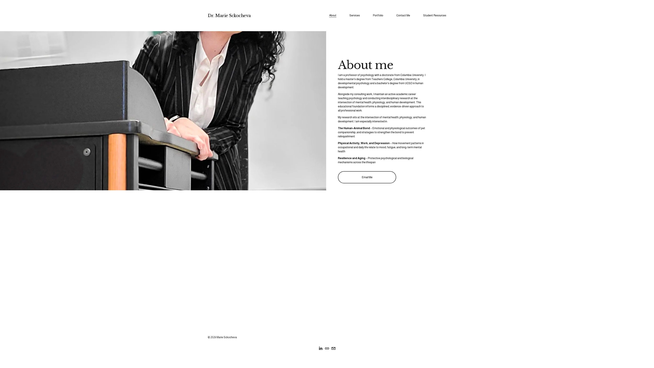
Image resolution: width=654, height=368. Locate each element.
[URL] (327, 348)
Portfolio (378, 15)
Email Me (367, 177)
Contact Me (403, 15)
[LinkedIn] (320, 348)
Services (354, 15)
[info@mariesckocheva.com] (333, 348)
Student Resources (434, 15)
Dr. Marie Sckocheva (229, 15)
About (332, 15)
